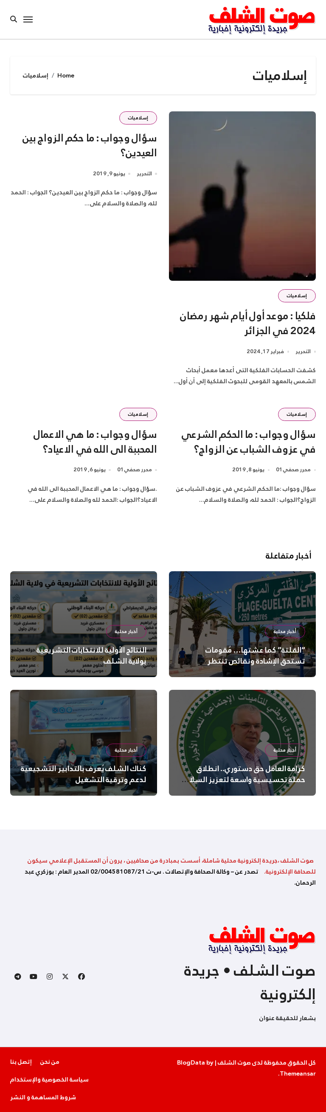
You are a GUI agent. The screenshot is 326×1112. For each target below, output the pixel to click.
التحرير (303, 351)
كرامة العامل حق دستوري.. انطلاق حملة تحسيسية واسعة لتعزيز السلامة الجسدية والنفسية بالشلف (243, 779)
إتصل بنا (21, 1061)
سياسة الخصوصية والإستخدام (49, 1079)
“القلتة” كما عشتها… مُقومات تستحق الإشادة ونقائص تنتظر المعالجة (255, 661)
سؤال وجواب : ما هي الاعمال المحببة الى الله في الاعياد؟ (95, 442)
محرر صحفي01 (293, 469)
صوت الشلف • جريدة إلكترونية (250, 982)
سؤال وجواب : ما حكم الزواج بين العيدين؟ (89, 145)
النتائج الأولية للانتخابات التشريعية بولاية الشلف (91, 655)
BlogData (191, 1062)
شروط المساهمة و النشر (43, 1097)
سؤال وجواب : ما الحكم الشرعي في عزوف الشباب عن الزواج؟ (248, 442)
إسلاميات (297, 295)
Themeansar (298, 1073)
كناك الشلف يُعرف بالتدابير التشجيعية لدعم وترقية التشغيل (83, 774)
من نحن (49, 1061)
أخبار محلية (285, 631)
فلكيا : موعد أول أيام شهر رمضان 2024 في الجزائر (248, 323)
